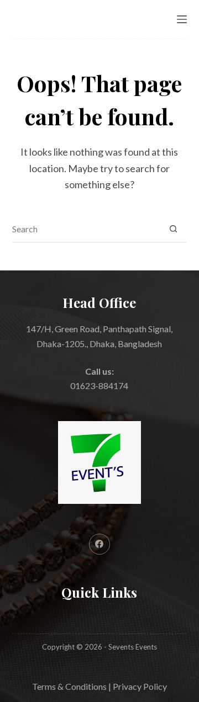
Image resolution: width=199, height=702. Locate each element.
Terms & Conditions (69, 686)
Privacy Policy (140, 686)
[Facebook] (99, 544)
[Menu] (182, 19)
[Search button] (173, 228)
